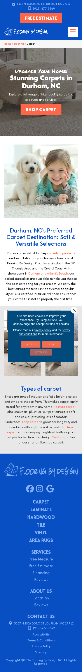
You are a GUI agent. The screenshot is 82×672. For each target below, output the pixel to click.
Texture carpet (65, 406)
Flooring (19, 44)
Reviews (41, 579)
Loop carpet (31, 421)
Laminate (41, 510)
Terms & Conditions (41, 640)
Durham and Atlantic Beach (48, 273)
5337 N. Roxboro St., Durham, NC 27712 (43, 4)
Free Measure (41, 559)
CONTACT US (41, 616)
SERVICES (41, 552)
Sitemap (41, 652)
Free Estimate (41, 566)
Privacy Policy (41, 646)
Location (41, 598)
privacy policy (42, 329)
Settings (41, 352)
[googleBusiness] (51, 489)
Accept (31, 344)
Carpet (41, 502)
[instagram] (41, 489)
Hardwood (41, 518)
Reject (52, 344)
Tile (41, 525)
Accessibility (41, 634)
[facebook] (31, 489)
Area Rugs (41, 541)
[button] (41, 109)
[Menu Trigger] (73, 32)
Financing (41, 573)
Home (8, 44)
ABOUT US (41, 591)
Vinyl (41, 533)
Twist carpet (61, 437)
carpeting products (61, 253)
